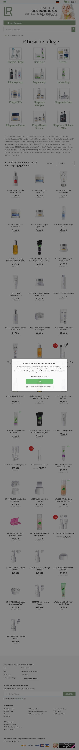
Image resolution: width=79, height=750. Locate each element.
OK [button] (39, 381)
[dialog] (39, 375)
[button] (39, 376)
